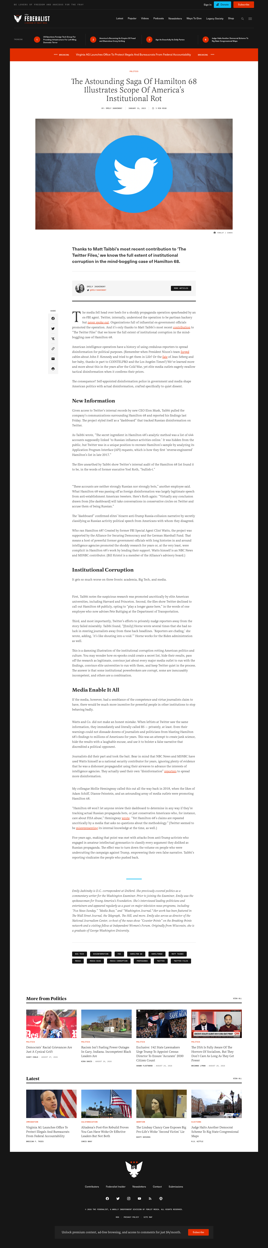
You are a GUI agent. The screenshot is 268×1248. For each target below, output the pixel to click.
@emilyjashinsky (98, 290)
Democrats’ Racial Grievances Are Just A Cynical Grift (49, 1049)
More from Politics (46, 999)
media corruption (118, 961)
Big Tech (79, 954)
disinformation (100, 954)
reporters (170, 771)
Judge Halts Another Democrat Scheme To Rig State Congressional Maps (215, 1131)
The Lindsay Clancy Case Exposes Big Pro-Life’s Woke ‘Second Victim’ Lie (161, 1129)
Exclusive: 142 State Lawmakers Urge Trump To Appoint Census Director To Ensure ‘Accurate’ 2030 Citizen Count (159, 1053)
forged (185, 352)
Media (78, 961)
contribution (181, 327)
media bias (95, 961)
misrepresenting (87, 828)
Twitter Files (181, 961)
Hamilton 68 (136, 954)
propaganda (142, 961)
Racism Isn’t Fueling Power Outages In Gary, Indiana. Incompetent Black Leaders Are (106, 1051)
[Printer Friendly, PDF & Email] (53, 369)
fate (165, 357)
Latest (32, 1079)
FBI (119, 954)
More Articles (181, 288)
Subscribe (243, 4)
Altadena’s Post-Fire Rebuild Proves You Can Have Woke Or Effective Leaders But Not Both (105, 1131)
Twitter (161, 961)
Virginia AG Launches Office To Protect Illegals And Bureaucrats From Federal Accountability (47, 1131)
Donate (225, 4)
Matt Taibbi (178, 954)
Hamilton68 (157, 954)
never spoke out (98, 322)
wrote (126, 818)
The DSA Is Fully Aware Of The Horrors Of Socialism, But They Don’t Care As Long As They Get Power (212, 1053)
